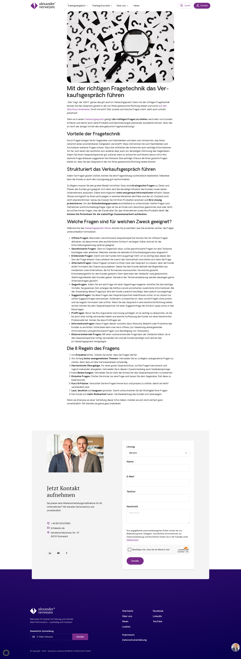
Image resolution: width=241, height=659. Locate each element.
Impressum (128, 634)
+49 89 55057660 (60, 523)
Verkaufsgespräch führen (98, 228)
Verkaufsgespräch (94, 119)
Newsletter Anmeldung (42, 631)
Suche (187, 5)
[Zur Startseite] (43, 5)
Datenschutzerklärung (134, 640)
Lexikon (126, 626)
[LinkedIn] (50, 553)
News (136, 5)
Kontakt (204, 5)
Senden (80, 636)
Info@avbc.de (58, 528)
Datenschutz (132, 540)
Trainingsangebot (76, 5)
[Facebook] (67, 553)
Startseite (127, 611)
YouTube (157, 621)
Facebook (158, 611)
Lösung (131, 446)
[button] (6, 653)
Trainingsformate (101, 5)
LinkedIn (157, 616)
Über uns (121, 5)
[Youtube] (58, 553)
